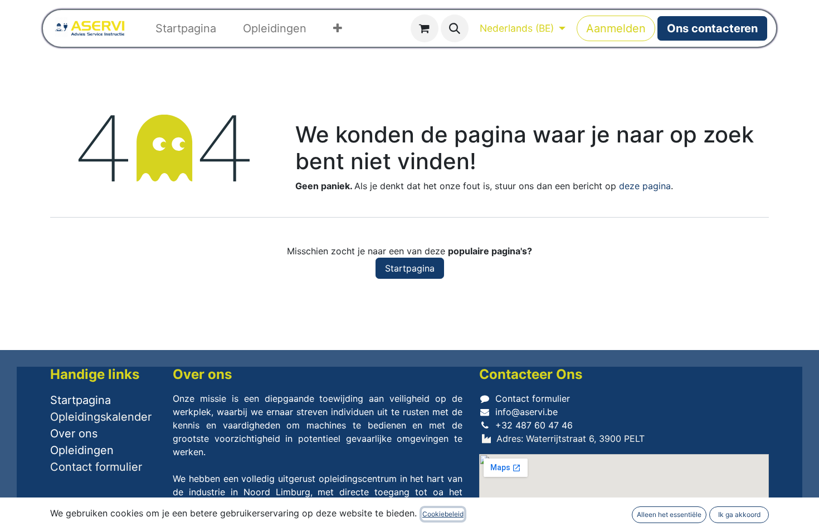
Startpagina (410, 268)
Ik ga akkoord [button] (739, 514)
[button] (455, 28)
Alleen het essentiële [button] (669, 514)
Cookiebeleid (443, 514)
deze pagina (645, 185)
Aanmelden (616, 28)
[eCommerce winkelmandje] (424, 28)
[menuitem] (186, 28)
